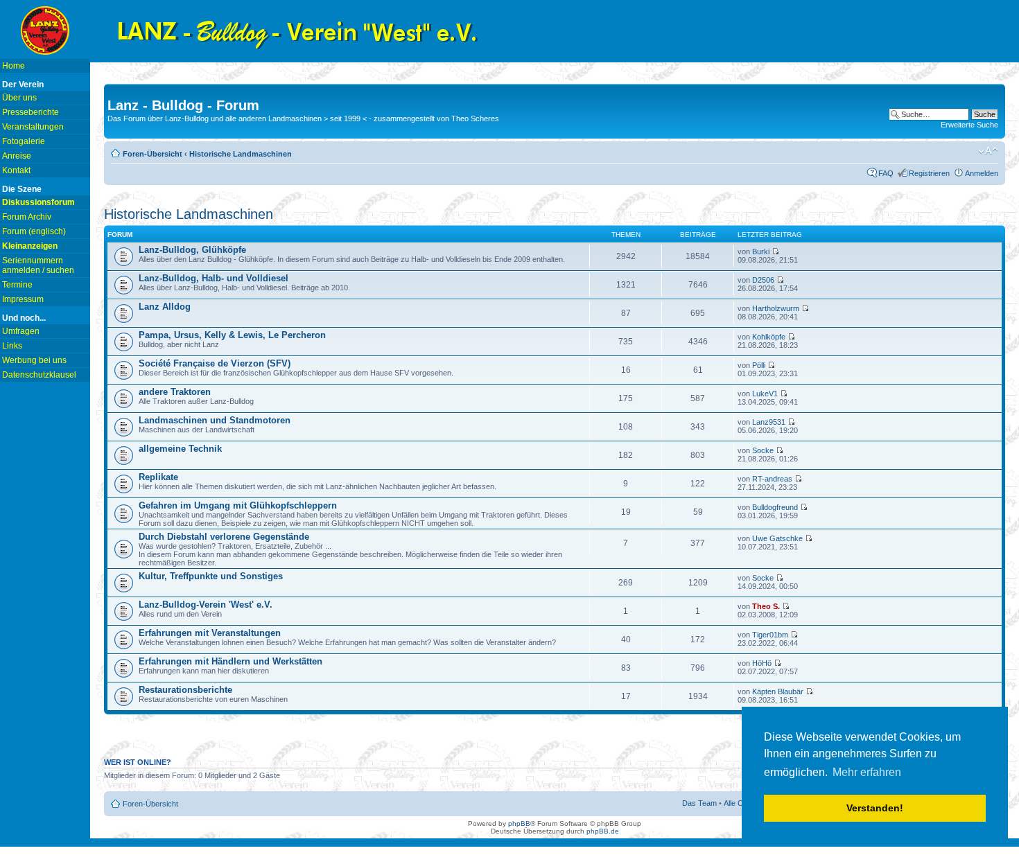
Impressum (23, 299)
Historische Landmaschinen (240, 154)
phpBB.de (602, 831)
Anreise (16, 156)
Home (13, 66)
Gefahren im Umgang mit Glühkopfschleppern (238, 505)
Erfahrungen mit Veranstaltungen (210, 633)
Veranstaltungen (33, 127)
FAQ (886, 173)
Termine (17, 285)
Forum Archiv (26, 217)
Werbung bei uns (34, 360)
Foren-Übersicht (152, 154)
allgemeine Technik (180, 448)
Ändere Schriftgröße (988, 151)
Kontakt (16, 170)
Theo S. (766, 606)
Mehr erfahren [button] (867, 772)
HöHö (762, 663)
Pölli (758, 365)
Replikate (158, 477)
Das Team (699, 803)
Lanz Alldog (165, 306)
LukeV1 (765, 393)
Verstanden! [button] (874, 807)
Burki (760, 251)
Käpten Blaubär (777, 691)
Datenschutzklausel (39, 375)
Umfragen (21, 331)
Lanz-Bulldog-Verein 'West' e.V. (205, 604)
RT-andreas (772, 479)
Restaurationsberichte (185, 690)
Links (12, 346)
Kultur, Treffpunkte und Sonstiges (211, 576)
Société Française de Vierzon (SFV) (214, 363)
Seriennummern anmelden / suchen (38, 265)
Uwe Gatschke (777, 538)
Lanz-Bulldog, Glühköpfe (192, 250)
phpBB (519, 823)
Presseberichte (30, 112)
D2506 (763, 280)
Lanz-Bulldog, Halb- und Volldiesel (213, 278)
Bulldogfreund (775, 507)
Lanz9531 (768, 422)
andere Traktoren (175, 392)
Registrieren (929, 173)
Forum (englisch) (34, 231)
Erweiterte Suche (969, 125)
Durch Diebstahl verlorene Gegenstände (224, 536)
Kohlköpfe (768, 337)
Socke (763, 450)
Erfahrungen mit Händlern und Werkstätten (230, 661)
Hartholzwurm (775, 308)
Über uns (19, 98)
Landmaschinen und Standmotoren (214, 420)
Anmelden (981, 173)
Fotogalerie (23, 141)
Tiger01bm (770, 635)
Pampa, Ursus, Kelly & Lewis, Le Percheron (232, 335)
